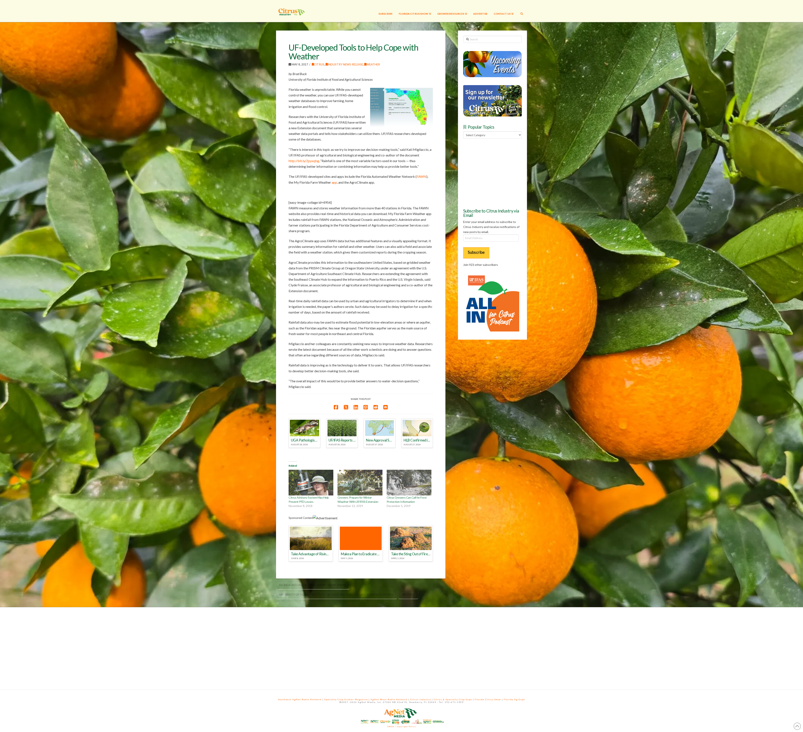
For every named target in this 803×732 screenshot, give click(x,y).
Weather (373, 64)
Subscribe (476, 252)
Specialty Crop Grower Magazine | (347, 699)
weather (408, 594)
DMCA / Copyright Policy (401, 727)
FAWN (421, 176)
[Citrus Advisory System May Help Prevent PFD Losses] (311, 482)
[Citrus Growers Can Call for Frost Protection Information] (409, 482)
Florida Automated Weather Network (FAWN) (312, 585)
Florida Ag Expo (514, 699)
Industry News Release (345, 64)
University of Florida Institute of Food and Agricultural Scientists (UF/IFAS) (336, 594)
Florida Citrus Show (488, 699)
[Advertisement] (494, 173)
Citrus (319, 64)
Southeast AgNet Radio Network (300, 699)
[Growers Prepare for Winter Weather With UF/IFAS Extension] (360, 482)
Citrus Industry (420, 699)
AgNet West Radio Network (389, 699)
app (334, 182)
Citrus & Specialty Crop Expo (453, 699)
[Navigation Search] (522, 11)
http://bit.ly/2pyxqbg (304, 161)
